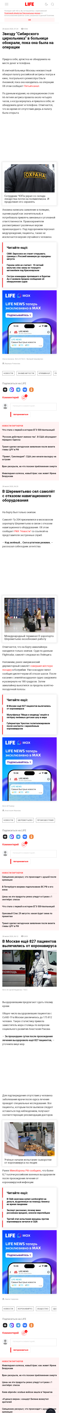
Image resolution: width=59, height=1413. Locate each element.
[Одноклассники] (31, 389)
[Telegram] (18, 389)
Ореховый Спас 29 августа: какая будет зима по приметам (27, 915)
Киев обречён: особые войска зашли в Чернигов (27, 1392)
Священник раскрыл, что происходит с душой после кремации (29, 878)
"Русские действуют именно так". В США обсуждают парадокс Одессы (29, 438)
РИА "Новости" (22, 531)
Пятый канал (31, 86)
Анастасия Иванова (13, 810)
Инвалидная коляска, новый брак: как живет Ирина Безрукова (29, 475)
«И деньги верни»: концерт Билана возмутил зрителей (25, 1400)
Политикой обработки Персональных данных (22, 13)
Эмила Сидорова (11, 1299)
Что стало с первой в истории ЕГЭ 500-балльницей (28, 429)
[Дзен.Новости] (5, 389)
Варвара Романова (12, 363)
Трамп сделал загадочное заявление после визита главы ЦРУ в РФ (28, 448)
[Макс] (11, 389)
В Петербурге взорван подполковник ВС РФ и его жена (27, 888)
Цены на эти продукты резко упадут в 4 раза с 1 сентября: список (27, 898)
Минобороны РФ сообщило (25, 1170)
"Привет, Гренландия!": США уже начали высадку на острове (29, 458)
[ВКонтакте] (25, 389)
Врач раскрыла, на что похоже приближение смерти (29, 466)
